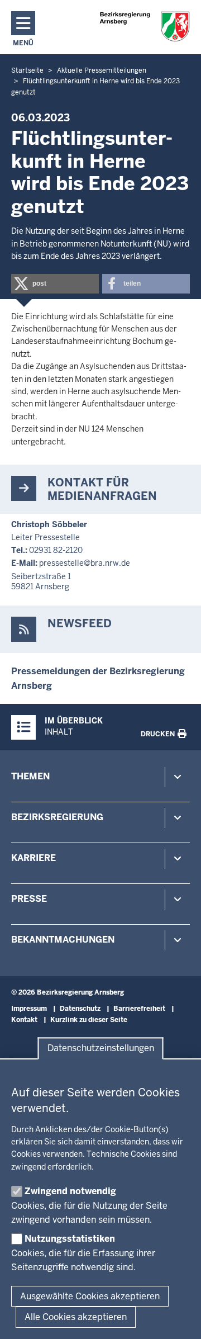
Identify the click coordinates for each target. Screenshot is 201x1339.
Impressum (29, 1008)
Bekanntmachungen (62, 939)
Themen (30, 776)
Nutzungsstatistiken (70, 1239)
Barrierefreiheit (139, 1008)
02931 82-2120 (56, 550)
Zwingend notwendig (70, 1191)
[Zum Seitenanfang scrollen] (179, 1318)
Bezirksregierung (57, 817)
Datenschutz (80, 1008)
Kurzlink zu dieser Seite (88, 1019)
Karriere (33, 858)
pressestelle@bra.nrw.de (84, 563)
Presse (29, 899)
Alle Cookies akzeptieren (76, 1317)
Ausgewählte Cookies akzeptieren (90, 1296)
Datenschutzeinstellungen (100, 1048)
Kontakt (24, 1019)
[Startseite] (144, 26)
